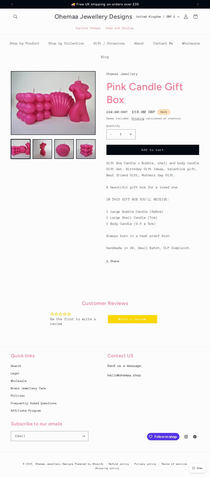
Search (16, 366)
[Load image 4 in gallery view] (86, 149)
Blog (105, 57)
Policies (18, 395)
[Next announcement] (197, 4)
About (139, 43)
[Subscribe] (83, 436)
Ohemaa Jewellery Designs (55, 464)
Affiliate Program (26, 410)
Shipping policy (107, 468)
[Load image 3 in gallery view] (64, 149)
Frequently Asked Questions (34, 403)
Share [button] (115, 261)
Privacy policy (146, 464)
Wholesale (191, 43)
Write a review (132, 319)
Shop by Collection (66, 43)
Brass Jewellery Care (28, 388)
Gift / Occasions (109, 43)
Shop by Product (24, 43)
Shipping (138, 118)
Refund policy (119, 464)
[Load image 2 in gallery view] (42, 149)
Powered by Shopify (89, 464)
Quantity (113, 125)
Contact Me (163, 43)
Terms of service (174, 464)
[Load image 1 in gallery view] (21, 149)
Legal (15, 373)
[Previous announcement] (12, 4)
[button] (15, 16)
